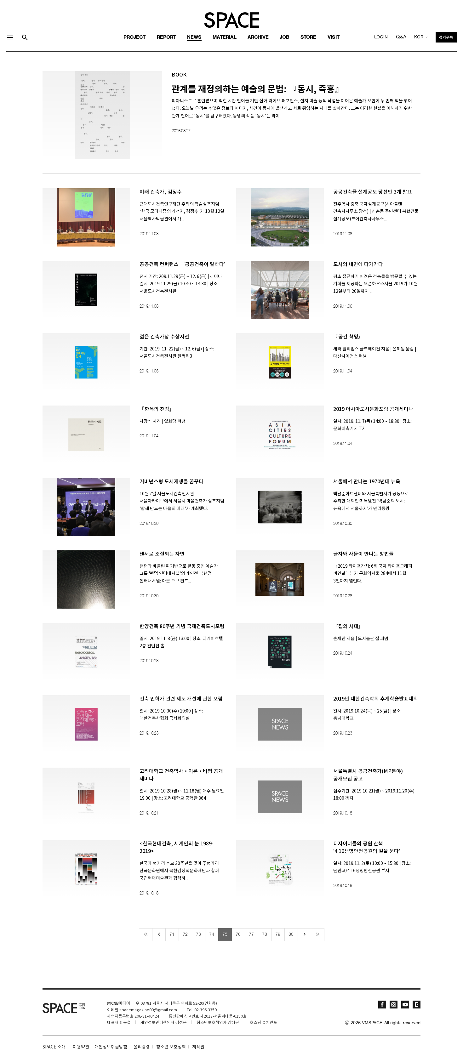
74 (211, 934)
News (194, 37)
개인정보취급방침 (110, 1047)
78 (264, 934)
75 (224, 934)
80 (291, 934)
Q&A (401, 37)
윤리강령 (142, 1047)
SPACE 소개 (54, 1047)
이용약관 (81, 1047)
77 (251, 934)
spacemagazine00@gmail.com (148, 1010)
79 (277, 934)
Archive (258, 37)
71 (171, 934)
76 (238, 934)
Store (308, 37)
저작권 (198, 1047)
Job (284, 37)
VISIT (334, 37)
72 (185, 934)
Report (166, 37)
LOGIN (381, 37)
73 (198, 934)
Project (134, 37)
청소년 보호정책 (171, 1047)
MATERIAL (225, 37)
